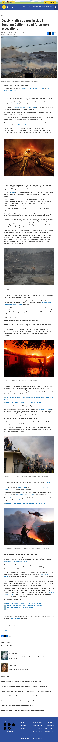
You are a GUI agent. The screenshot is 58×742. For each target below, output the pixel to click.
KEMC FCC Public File (26, 738)
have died (16, 104)
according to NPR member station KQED (15, 561)
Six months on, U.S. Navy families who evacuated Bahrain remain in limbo (20, 696)
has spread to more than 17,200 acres (25, 107)
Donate (52, 2)
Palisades (26, 125)
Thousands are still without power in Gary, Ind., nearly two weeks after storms (21, 701)
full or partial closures (45, 409)
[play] (4, 7)
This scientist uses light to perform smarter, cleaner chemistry (17, 705)
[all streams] (56, 7)
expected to (17, 500)
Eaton (19, 125)
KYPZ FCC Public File (49, 735)
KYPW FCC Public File (49, 728)
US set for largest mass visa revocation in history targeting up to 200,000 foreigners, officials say (26, 691)
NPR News (3, 15)
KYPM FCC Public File (49, 722)
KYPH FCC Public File (37, 738)
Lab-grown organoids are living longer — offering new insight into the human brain (22, 710)
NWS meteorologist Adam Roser (25, 494)
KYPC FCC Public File (37, 731)
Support (23, 728)
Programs (23, 725)
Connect (23, 735)
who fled (12, 192)
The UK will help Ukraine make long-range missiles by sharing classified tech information (24, 686)
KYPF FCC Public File (37, 735)
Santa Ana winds (11, 498)
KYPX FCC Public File (49, 731)
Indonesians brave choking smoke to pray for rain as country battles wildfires (21, 681)
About (22, 731)
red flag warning (21, 487)
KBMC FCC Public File (37, 722)
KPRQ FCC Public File (37, 725)
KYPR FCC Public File (49, 725)
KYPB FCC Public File (37, 728)
